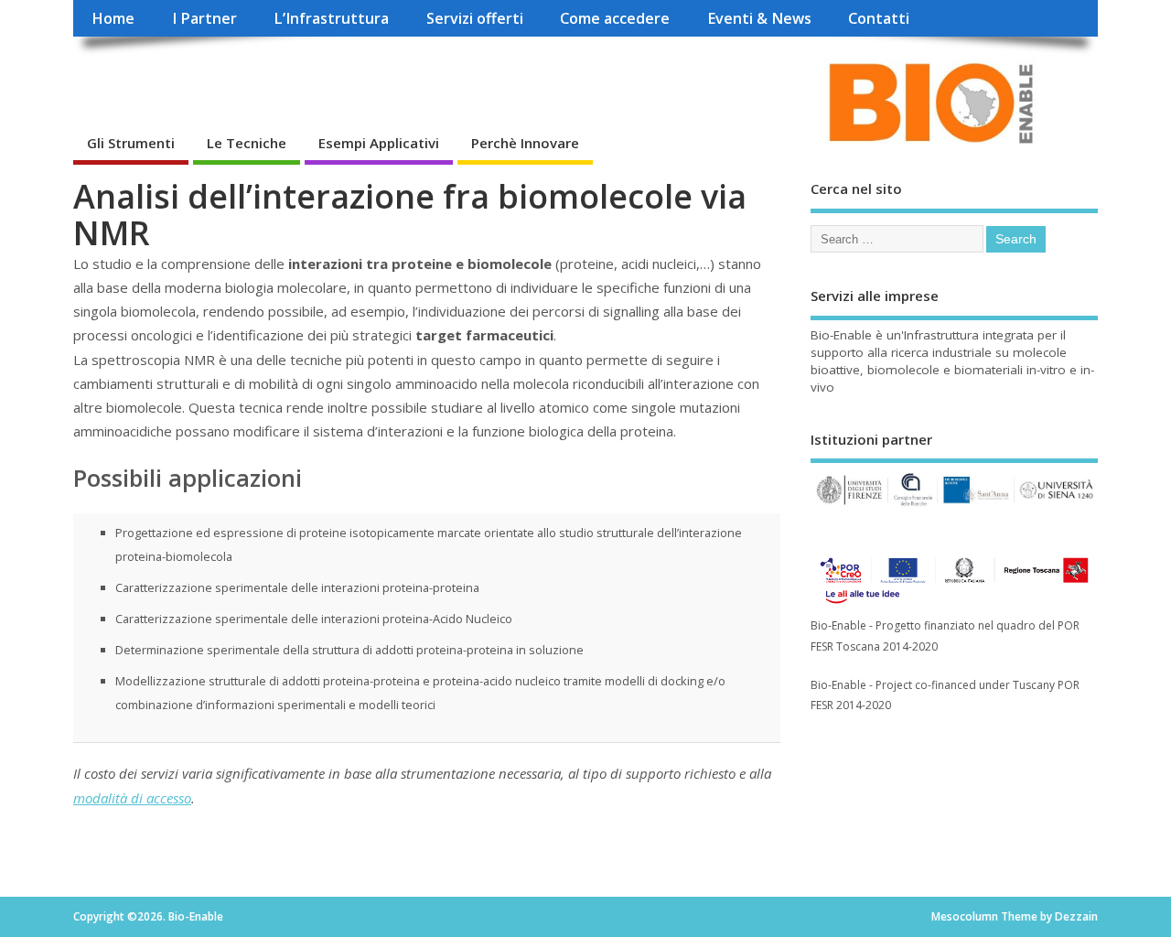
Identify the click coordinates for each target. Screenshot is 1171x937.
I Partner (204, 18)
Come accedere (615, 18)
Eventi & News (759, 18)
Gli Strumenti (131, 143)
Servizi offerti (474, 18)
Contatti (878, 18)
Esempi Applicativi (378, 143)
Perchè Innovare (525, 143)
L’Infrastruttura (331, 18)
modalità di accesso (132, 798)
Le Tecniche (246, 143)
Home (112, 18)
